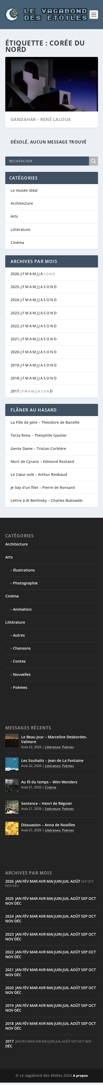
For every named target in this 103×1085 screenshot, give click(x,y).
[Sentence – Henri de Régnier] (11, 807)
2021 (15, 338)
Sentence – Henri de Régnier (46, 803)
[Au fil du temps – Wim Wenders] (11, 785)
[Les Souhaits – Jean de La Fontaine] (11, 764)
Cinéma (17, 242)
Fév (25, 881)
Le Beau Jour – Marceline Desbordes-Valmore (54, 739)
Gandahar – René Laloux (41, 119)
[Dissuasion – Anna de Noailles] (11, 828)
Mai (49, 881)
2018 (15, 378)
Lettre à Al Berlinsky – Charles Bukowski (47, 500)
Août (75, 881)
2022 (15, 325)
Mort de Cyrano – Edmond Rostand (42, 461)
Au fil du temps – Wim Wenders (49, 781)
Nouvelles (22, 674)
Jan (18, 881)
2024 (15, 299)
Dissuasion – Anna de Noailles (48, 824)
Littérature (20, 229)
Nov (9, 903)
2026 (15, 273)
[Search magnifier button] (93, 161)
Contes (19, 661)
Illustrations (24, 570)
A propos (80, 1075)
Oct (92, 898)
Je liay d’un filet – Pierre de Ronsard (43, 487)
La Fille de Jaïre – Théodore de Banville (45, 422)
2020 (15, 351)
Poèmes (20, 687)
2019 (15, 365)
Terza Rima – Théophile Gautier (39, 435)
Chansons (22, 648)
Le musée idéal (24, 190)
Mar (34, 881)
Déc (17, 903)
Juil (66, 881)
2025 (15, 286)
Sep (84, 898)
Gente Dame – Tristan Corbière (38, 448)
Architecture (22, 203)
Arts (14, 216)
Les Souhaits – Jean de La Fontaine (52, 760)
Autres (19, 635)
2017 (15, 391)
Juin (58, 881)
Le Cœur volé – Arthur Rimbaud (39, 474)
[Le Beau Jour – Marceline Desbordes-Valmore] (11, 740)
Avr (42, 881)
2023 (15, 312)
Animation (22, 609)
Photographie (25, 583)
